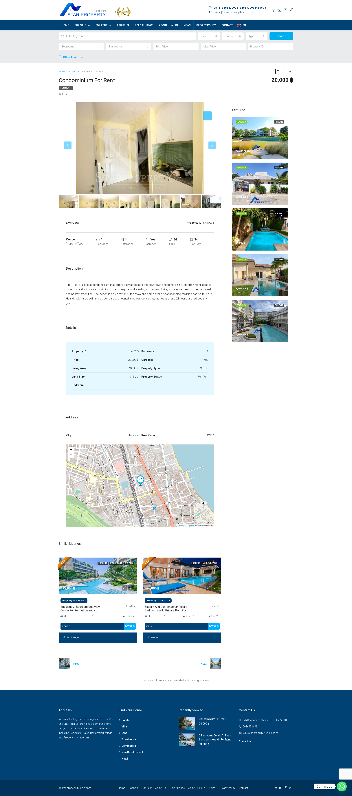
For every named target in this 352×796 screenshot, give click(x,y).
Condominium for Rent (212, 719)
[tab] (207, 115)
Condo (126, 720)
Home (65, 25)
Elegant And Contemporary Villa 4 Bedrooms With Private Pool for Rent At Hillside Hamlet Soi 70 (166, 610)
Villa (124, 726)
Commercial (129, 745)
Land (124, 732)
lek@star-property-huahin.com (260, 732)
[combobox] (209, 36)
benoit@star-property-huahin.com (233, 12)
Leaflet (181, 525)
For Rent (101, 25)
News (187, 25)
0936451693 (250, 726)
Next (204, 663)
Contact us (245, 741)
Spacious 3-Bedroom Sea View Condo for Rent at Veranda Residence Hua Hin (80, 610)
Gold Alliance (144, 25)
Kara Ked (155, 637)
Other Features (72, 57)
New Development (132, 752)
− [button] (71, 455)
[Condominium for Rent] (140, 480)
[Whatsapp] (342, 786)
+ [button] (71, 449)
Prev (76, 663)
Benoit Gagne (73, 637)
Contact (227, 25)
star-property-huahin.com (76, 787)
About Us (123, 25)
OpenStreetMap (195, 525)
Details (130, 626)
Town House (129, 739)
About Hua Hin (168, 25)
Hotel (125, 758)
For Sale (80, 25)
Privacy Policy (206, 25)
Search (281, 36)
